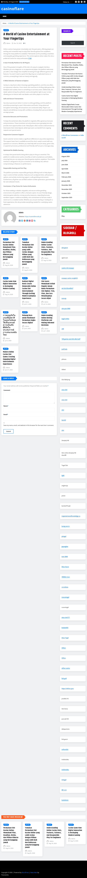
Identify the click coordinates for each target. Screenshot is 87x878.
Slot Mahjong (66, 380)
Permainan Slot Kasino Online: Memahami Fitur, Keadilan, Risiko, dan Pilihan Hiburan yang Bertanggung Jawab (9, 251)
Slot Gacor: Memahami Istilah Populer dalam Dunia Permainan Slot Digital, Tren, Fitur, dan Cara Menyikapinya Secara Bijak (48, 290)
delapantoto (65, 729)
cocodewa (65, 587)
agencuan (65, 258)
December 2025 (67, 185)
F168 (29, 58)
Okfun (64, 648)
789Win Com (66, 577)
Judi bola (64, 349)
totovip (64, 298)
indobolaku (65, 759)
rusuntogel (65, 607)
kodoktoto (65, 800)
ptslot (63, 496)
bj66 (63, 475)
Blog (63, 216)
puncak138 (65, 719)
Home (4, 16)
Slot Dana (65, 709)
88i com (64, 790)
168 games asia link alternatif (71, 339)
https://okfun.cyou (68, 688)
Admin (8, 43)
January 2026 (66, 181)
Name (5, 406)
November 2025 (67, 189)
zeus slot (64, 390)
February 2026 (66, 177)
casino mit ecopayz (68, 268)
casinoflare (12, 8)
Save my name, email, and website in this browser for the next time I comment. (28, 425)
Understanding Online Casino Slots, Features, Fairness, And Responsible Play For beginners (47, 248)
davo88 (64, 455)
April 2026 (65, 169)
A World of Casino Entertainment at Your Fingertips (23, 23)
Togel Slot (65, 465)
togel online (65, 319)
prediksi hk (65, 699)
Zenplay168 (65, 440)
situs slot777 (66, 617)
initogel (64, 780)
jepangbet (65, 546)
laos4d (64, 420)
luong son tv (66, 526)
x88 (63, 329)
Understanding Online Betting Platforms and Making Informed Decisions (47, 320)
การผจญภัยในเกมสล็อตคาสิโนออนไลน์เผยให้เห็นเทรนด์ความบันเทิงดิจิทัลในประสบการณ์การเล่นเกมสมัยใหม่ (10, 325)
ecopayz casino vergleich (70, 278)
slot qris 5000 (66, 308)
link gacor (65, 739)
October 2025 (66, 193)
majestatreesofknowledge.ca (71, 516)
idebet (64, 369)
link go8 (64, 678)
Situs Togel (65, 638)
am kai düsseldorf (67, 288)
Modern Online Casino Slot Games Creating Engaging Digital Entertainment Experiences (9, 358)
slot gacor (65, 248)
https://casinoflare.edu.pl (33, 216)
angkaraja (65, 486)
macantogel (65, 597)
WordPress (25, 872)
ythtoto (64, 359)
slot (63, 410)
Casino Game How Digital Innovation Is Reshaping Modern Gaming (10, 285)
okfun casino (66, 668)
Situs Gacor (65, 567)
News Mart (33, 872)
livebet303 (65, 628)
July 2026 (64, 160)
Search (67, 31)
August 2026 (66, 156)
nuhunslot (65, 749)
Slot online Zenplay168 (69, 453)
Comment (6, 390)
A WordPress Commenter (70, 135)
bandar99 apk (66, 506)
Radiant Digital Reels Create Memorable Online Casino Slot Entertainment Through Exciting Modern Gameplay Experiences (29, 290)
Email (5, 414)
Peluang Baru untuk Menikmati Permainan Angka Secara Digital (29, 319)
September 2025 (67, 197)
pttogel (64, 536)
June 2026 (65, 165)
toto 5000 (65, 557)
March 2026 (65, 173)
